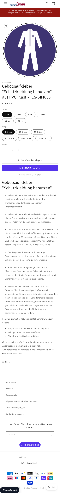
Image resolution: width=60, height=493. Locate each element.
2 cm (7, 114)
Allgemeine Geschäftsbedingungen (21, 401)
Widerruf (9, 388)
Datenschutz (11, 395)
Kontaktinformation (15, 414)
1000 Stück (26, 138)
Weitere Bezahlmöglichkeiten (30, 175)
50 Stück (38, 132)
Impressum (11, 382)
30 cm (20, 121)
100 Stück (9, 138)
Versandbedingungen (15, 407)
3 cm (19, 114)
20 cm (8, 121)
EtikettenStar (25, 488)
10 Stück (23, 132)
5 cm (30, 114)
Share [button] (7, 362)
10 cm (42, 114)
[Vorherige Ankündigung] (5, 12)
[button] (6, 4)
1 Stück (8, 132)
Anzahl (4, 144)
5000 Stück (43, 138)
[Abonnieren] (51, 434)
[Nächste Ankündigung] (55, 12)
